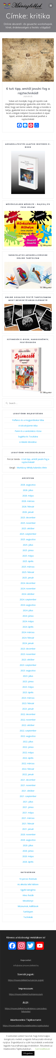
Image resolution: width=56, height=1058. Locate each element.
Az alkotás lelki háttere (28, 884)
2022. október (28, 725)
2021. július (28, 801)
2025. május (28, 555)
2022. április (28, 758)
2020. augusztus (28, 840)
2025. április (28, 561)
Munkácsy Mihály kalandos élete (32, 467)
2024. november (28, 588)
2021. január (28, 829)
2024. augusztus (28, 605)
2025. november (28, 523)
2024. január (28, 643)
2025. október (28, 528)
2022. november (28, 719)
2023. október (28, 659)
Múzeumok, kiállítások (28, 906)
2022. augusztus (28, 736)
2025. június (28, 550)
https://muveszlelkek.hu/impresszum (26, 994)
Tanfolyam (28, 911)
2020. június (28, 850)
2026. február (28, 506)
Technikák (28, 917)
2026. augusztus (28, 484)
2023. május (28, 687)
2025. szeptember (28, 534)
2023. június (28, 681)
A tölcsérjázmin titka (28, 425)
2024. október (28, 594)
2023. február (28, 703)
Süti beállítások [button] (42, 1048)
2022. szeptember (28, 730)
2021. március (28, 818)
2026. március (28, 501)
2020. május (28, 856)
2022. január (28, 774)
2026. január (28, 512)
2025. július (28, 544)
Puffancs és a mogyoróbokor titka (28, 420)
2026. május (28, 495)
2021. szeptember (28, 796)
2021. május (28, 812)
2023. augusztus (28, 670)
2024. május (28, 621)
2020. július (28, 845)
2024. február (28, 637)
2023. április (28, 692)
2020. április (28, 861)
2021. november (28, 785)
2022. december (28, 714)
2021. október (28, 790)
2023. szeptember (28, 665)
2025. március (28, 566)
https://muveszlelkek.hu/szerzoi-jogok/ (26, 980)
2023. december (28, 648)
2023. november (28, 654)
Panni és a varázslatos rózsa (28, 431)
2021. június (28, 807)
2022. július (28, 741)
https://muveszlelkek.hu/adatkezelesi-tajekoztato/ (26, 1025)
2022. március (28, 763)
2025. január (28, 577)
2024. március (28, 632)
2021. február (28, 823)
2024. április (28, 626)
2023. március (28, 697)
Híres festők (28, 895)
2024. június (28, 615)
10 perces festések (28, 879)
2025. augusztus (28, 539)
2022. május (28, 752)
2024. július (28, 610)
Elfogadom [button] (28, 1053)
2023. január (28, 708)
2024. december (28, 583)
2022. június (28, 747)
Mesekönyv (28, 900)
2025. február (28, 572)
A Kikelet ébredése (28, 442)
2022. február (28, 769)
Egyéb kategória (28, 889)
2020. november (28, 834)
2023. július (28, 676)
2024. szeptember (28, 599)
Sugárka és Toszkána (28, 436)
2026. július (28, 490)
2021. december (28, 779)
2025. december (28, 517)
